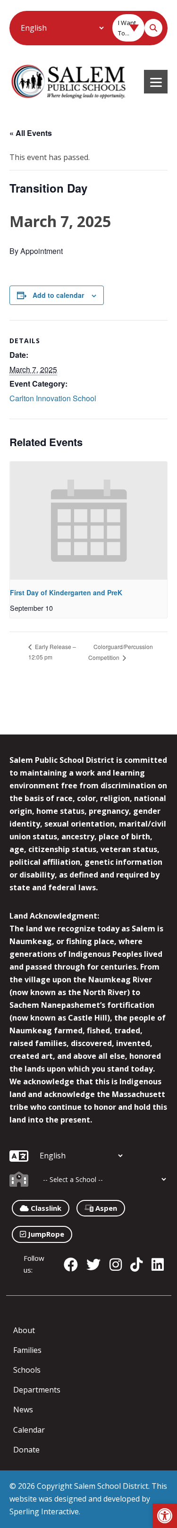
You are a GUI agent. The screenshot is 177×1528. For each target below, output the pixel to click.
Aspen (105, 1208)
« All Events (30, 132)
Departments (36, 1389)
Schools (27, 1370)
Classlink (45, 1208)
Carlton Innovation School (52, 398)
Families (27, 1350)
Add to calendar (58, 295)
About (24, 1330)
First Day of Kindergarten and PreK (66, 592)
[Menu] (156, 81)
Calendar (29, 1430)
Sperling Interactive (44, 1511)
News (23, 1409)
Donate (26, 1449)
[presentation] (88, 521)
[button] (164, 1515)
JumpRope (45, 1234)
